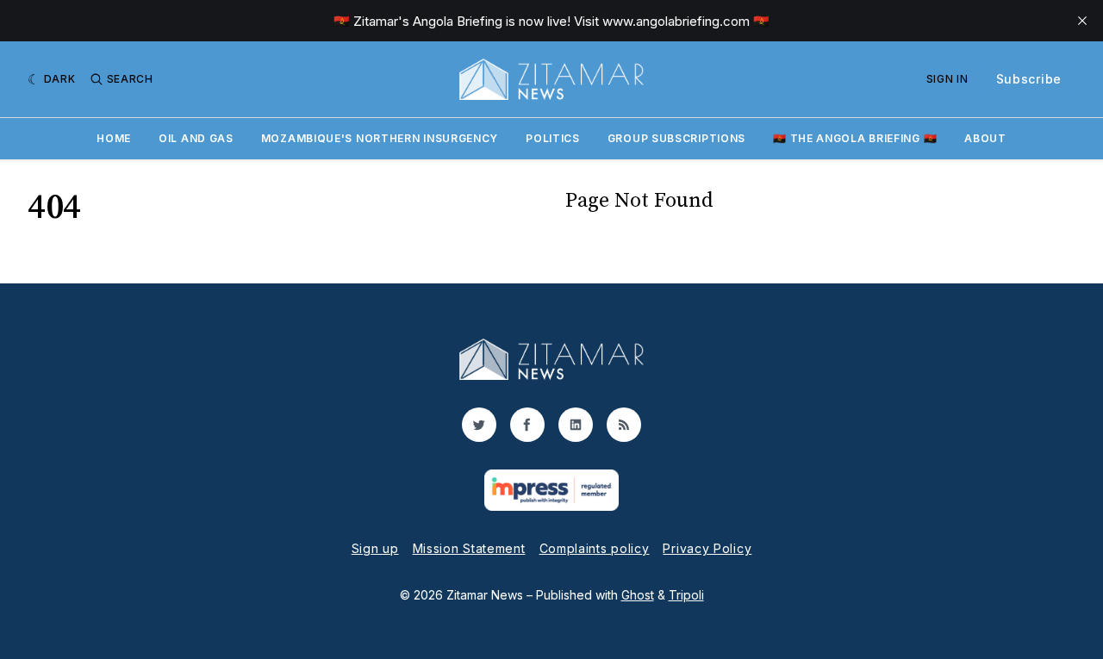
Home (114, 138)
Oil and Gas (196, 138)
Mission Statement (469, 548)
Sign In (947, 78)
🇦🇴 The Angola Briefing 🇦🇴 (855, 138)
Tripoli (686, 595)
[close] (1082, 20)
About (985, 138)
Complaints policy (594, 548)
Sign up (375, 548)
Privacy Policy (707, 548)
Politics (553, 138)
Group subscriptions (676, 138)
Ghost (637, 595)
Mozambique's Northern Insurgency (379, 138)
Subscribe (1029, 78)
